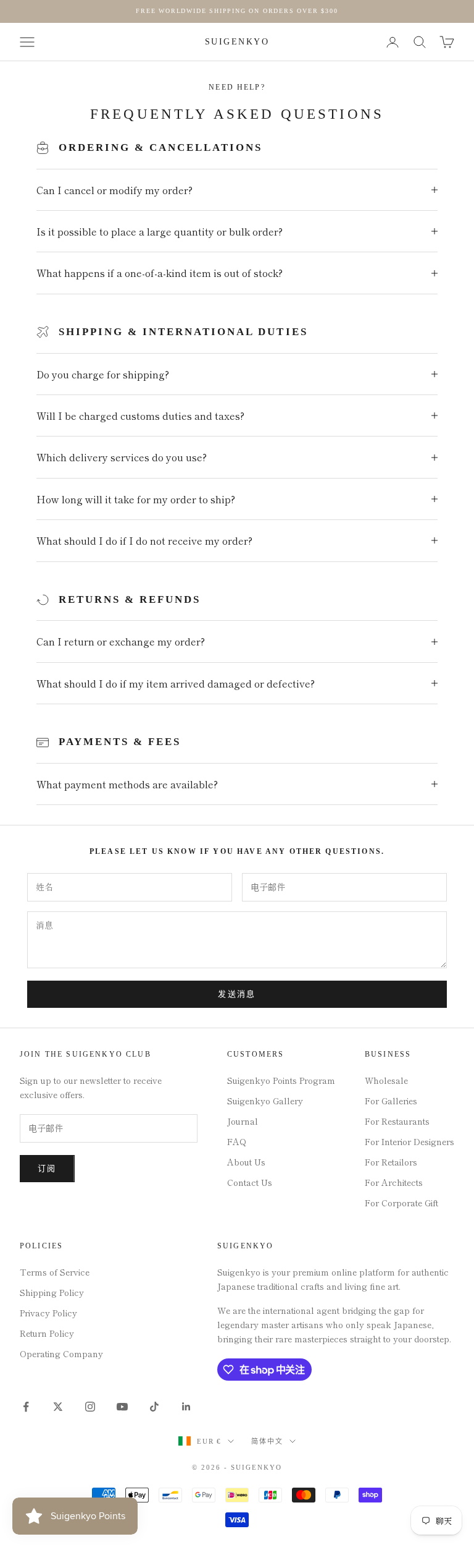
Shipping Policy (52, 1292)
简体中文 (267, 1441)
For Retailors (391, 1162)
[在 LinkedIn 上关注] (186, 1406)
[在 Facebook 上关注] (26, 1406)
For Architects (394, 1182)
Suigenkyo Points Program (281, 1080)
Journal (242, 1121)
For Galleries (391, 1100)
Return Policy (47, 1333)
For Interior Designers (409, 1141)
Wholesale (386, 1080)
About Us (246, 1162)
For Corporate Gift (401, 1202)
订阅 (47, 1168)
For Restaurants (397, 1121)
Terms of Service (54, 1272)
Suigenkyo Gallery (265, 1100)
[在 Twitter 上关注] (58, 1406)
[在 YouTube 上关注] (122, 1406)
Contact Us (249, 1182)
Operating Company (61, 1353)
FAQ (236, 1141)
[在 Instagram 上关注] (90, 1406)
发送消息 (237, 994)
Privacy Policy (48, 1312)
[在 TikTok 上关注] (154, 1406)
